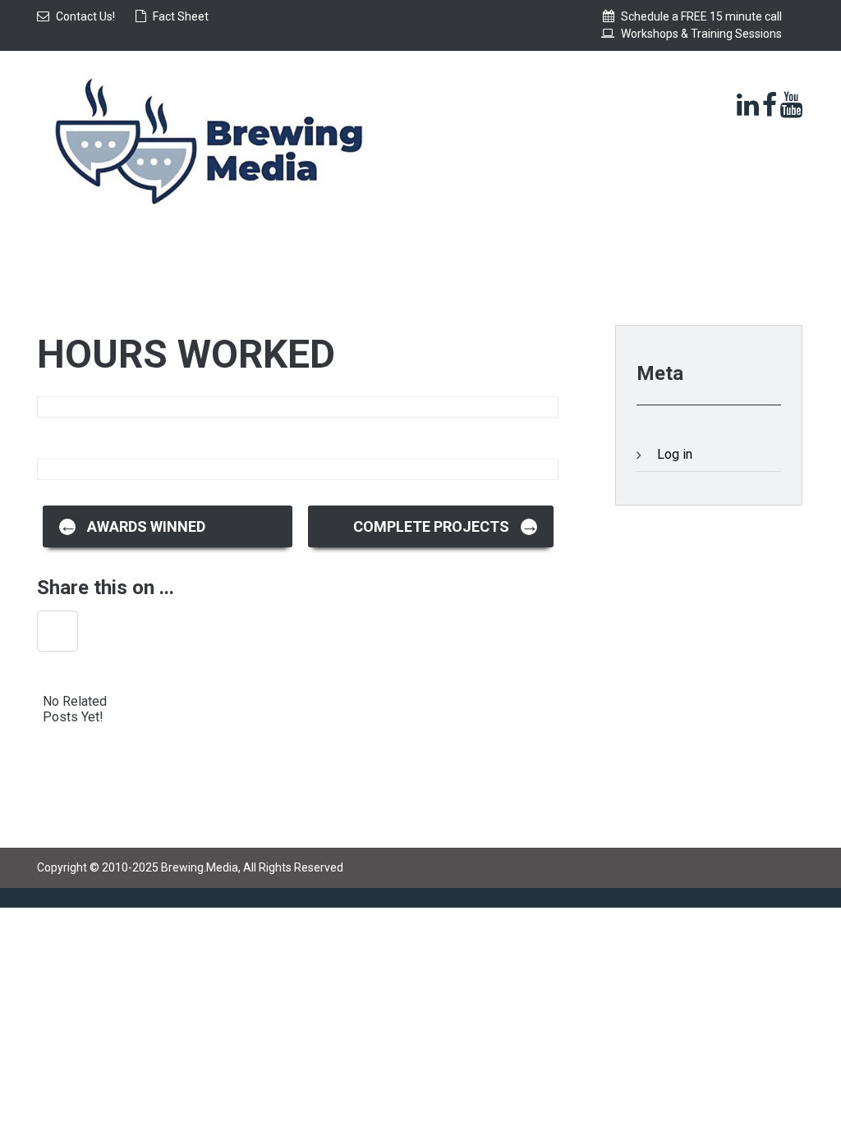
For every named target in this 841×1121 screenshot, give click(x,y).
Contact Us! (85, 16)
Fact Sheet (181, 16)
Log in (674, 454)
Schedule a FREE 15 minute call (701, 16)
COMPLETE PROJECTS (446, 525)
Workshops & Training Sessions (701, 33)
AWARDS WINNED (132, 525)
